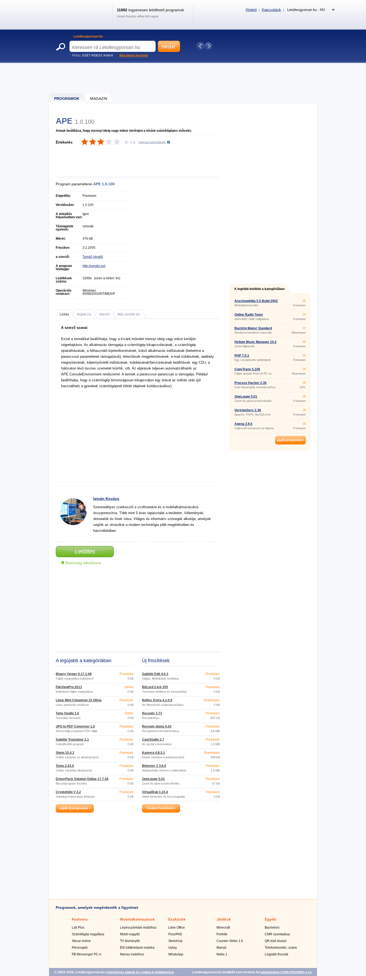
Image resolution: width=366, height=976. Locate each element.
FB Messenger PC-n (86, 954)
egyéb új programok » (74, 808)
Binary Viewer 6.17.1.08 (74, 674)
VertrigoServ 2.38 (247, 410)
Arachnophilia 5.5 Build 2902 (256, 301)
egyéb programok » (290, 440)
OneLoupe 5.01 (153, 779)
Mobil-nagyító (130, 934)
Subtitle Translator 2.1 (72, 739)
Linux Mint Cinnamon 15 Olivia (79, 700)
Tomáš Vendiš (93, 257)
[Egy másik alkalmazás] (208, 46)
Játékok (223, 919)
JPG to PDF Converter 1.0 (75, 726)
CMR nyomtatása (277, 934)
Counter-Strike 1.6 (229, 941)
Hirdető (251, 10)
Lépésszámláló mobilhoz (138, 927)
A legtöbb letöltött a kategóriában (259, 289)
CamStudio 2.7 (153, 739)
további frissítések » (161, 808)
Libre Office (176, 927)
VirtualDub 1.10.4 (155, 792)
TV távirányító (130, 941)
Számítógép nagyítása (88, 934)
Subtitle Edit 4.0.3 (155, 674)
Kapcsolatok (271, 10)
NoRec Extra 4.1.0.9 (157, 700)
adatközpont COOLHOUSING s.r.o (286, 972)
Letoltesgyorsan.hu (88, 36)
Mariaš (221, 947)
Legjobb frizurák (276, 954)
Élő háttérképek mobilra (137, 947)
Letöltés (85, 551)
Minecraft (223, 927)
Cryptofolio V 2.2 (68, 792)
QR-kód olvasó (275, 941)
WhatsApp (175, 954)
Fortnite (221, 934)
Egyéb (270, 919)
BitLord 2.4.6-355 (155, 687)
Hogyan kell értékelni (152, 142)
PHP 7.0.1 (241, 355)
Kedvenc (80, 919)
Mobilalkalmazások (137, 919)
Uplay (172, 947)
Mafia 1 (221, 954)
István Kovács (106, 498)
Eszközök (177, 919)
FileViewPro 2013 (69, 687)
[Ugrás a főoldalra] (82, 20)
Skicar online (81, 941)
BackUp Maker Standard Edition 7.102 (253, 329)
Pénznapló (80, 947)
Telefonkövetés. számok (282, 947)
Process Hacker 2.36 (250, 383)
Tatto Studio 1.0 (67, 713)
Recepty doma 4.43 (156, 726)
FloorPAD (175, 934)
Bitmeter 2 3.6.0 (154, 766)
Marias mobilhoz (132, 954)
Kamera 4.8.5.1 (153, 753)
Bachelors (272, 927)
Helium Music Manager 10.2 (255, 342)
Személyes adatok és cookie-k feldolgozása (140, 972)
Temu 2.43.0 (65, 766)
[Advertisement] (183, 78)
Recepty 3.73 (152, 713)
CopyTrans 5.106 (247, 369)
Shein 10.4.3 (65, 753)
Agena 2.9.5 (243, 424)
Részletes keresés (133, 55)
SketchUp (175, 941)
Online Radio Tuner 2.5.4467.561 (248, 316)
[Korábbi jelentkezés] (200, 46)
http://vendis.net (94, 266)
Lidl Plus (78, 927)
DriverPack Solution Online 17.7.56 (82, 779)
